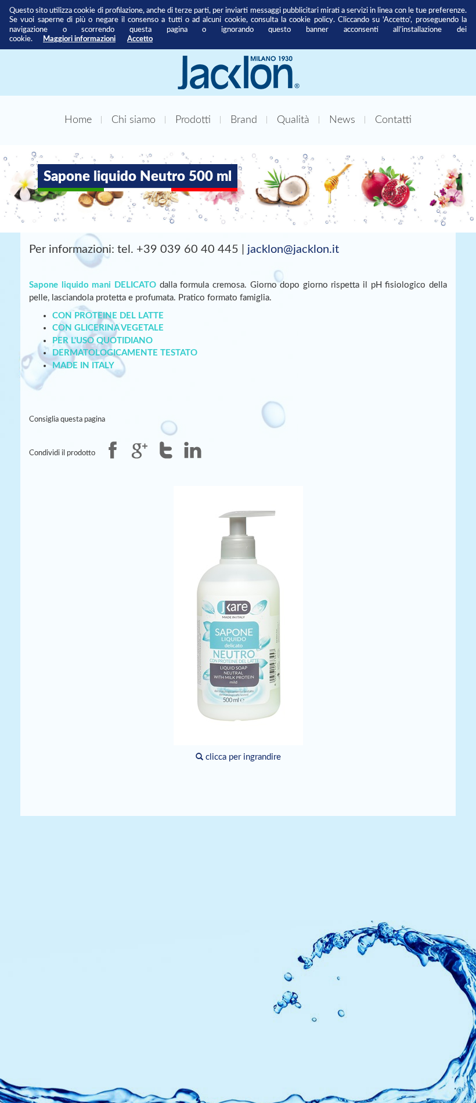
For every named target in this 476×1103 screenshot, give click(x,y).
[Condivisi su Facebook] (112, 450)
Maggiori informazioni (79, 38)
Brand (243, 119)
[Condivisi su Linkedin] (192, 450)
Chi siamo (133, 119)
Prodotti (193, 119)
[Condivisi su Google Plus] (139, 450)
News (342, 119)
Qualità (293, 119)
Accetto (140, 38)
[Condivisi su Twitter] (166, 450)
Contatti (393, 119)
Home (78, 119)
